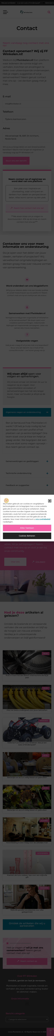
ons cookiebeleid (43, 519)
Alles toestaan (27, 528)
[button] (49, 500)
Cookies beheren (27, 536)
